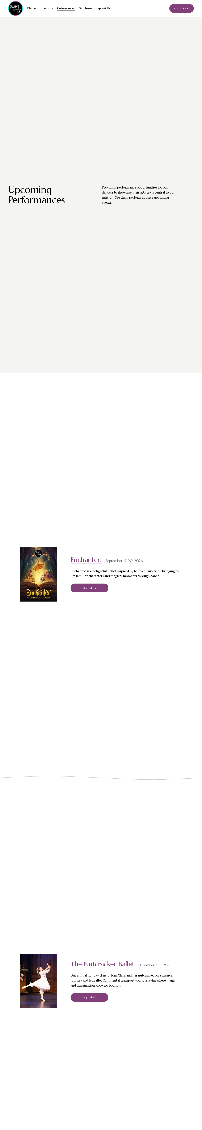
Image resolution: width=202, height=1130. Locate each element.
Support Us (103, 8)
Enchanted (86, 559)
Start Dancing (181, 8)
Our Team (85, 8)
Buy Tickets (89, 588)
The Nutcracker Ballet (102, 964)
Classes (31, 8)
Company (47, 8)
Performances (66, 8)
